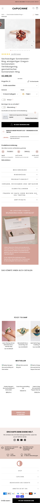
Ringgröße (20, 175)
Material (4, 90)
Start (2, 14)
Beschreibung (20, 170)
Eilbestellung (11, 107)
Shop (20, 471)
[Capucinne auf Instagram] (15, 440)
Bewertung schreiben (20, 413)
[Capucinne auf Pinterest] (25, 440)
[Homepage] (19, 9)
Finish (22, 90)
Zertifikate (20, 200)
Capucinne (20, 477)
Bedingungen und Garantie (20, 483)
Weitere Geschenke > (31, 118)
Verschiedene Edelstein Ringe (14, 14)
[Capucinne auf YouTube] (21, 440)
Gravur (9, 100)
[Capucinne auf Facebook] (18, 440)
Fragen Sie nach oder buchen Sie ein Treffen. (20, 194)
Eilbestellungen (20, 189)
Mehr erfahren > (6, 160)
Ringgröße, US (5, 81)
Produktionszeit (20, 179)
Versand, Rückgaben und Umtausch (20, 184)
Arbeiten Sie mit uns (20, 489)
